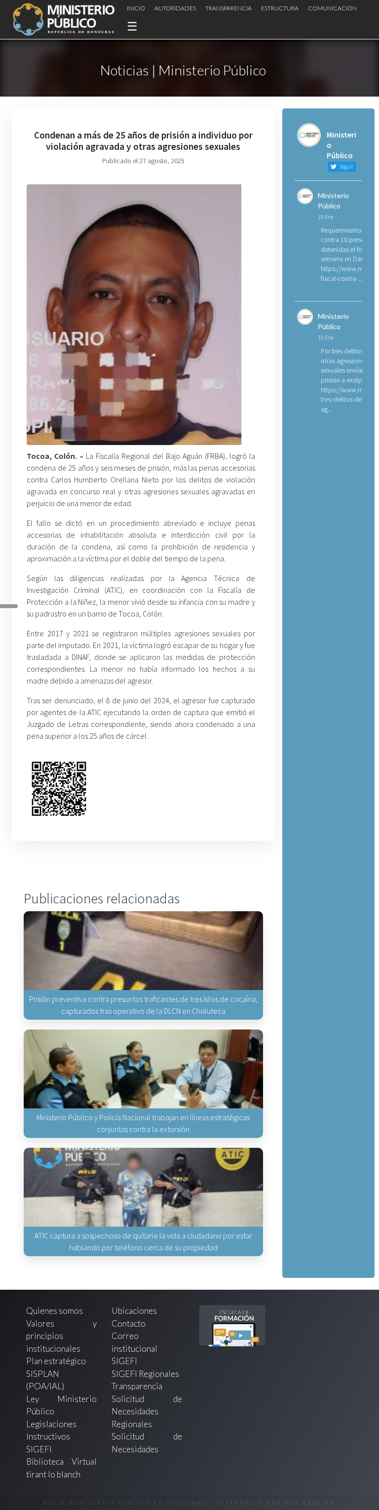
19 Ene (326, 216)
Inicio (136, 8)
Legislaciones (51, 1424)
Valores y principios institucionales (61, 1336)
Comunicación (332, 8)
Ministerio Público (333, 200)
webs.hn (319, 1503)
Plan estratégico (56, 1361)
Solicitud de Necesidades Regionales (147, 1411)
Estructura (280, 8)
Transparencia (228, 8)
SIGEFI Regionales (145, 1374)
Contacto (129, 1323)
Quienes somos (54, 1310)
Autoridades (175, 8)
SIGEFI (124, 1361)
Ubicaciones (134, 1310)
